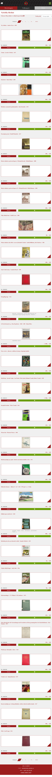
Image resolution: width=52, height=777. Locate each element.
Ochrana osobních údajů (26, 772)
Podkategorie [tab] (26, 8)
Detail (8, 47)
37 (31, 21)
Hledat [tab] (43, 8)
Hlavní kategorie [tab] (9, 8)
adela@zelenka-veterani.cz (28, 768)
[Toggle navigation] (50, 3)
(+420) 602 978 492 (27, 770)
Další (37, 21)
